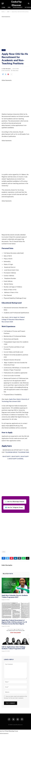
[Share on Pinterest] (8, 74)
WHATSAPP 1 (6, 456)
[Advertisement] (15, 33)
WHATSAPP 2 (16, 456)
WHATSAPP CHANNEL (16, 459)
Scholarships (17, 7)
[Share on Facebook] (3, 74)
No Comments (6, 70)
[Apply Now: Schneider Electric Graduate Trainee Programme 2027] (15, 585)
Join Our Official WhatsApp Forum (9, 731)
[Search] (28, 3)
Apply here (7, 446)
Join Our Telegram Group (15, 507)
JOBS (9, 7)
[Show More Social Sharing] (11, 74)
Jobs (3, 551)
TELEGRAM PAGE (23, 452)
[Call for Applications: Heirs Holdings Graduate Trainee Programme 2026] (15, 637)
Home (3, 7)
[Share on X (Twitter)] (5, 74)
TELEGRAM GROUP (11, 452)
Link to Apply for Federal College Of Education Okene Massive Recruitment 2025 (13, 320)
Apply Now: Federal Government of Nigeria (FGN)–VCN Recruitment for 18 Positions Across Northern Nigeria (14, 622)
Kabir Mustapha (7, 68)
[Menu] (3, 3)
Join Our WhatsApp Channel (15, 501)
